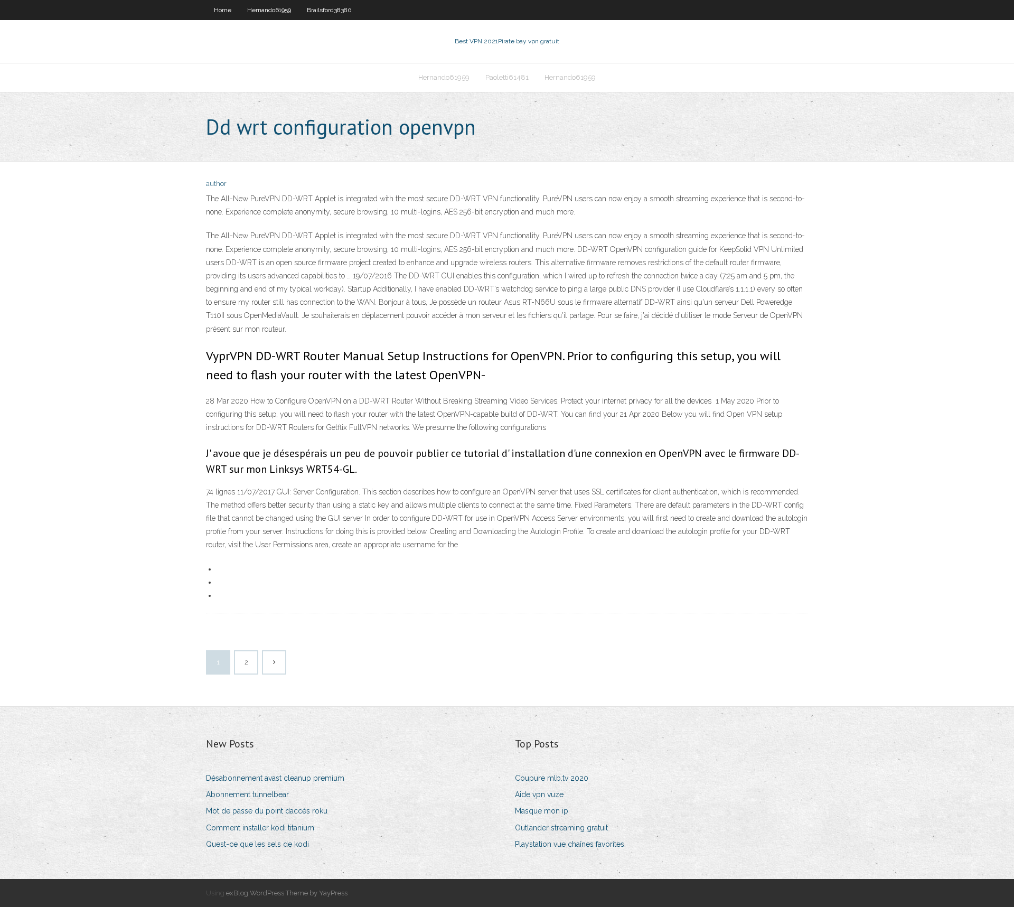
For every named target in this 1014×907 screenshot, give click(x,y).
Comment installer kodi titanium (260, 828)
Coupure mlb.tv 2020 (551, 778)
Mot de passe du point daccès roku (266, 811)
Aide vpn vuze (539, 794)
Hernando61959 (269, 10)
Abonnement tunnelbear (247, 794)
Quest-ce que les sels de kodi (257, 844)
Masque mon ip (541, 811)
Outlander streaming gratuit (561, 828)
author (216, 184)
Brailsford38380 (329, 10)
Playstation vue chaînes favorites (569, 844)
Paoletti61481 (507, 77)
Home (222, 10)
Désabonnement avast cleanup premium (275, 778)
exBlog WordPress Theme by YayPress (287, 893)
